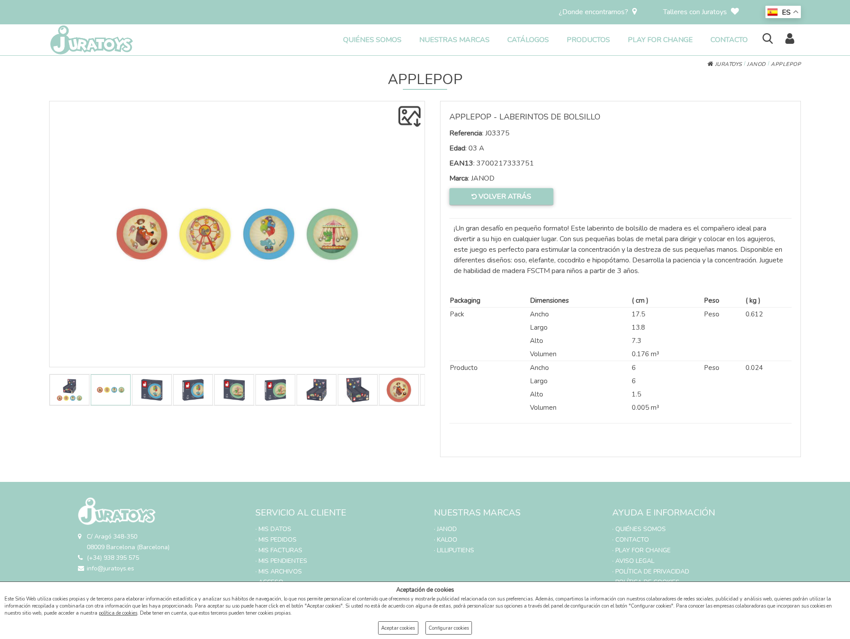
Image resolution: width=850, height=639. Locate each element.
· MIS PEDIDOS (276, 539)
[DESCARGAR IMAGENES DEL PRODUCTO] (409, 116)
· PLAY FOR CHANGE (641, 550)
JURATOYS (727, 64)
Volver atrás (504, 196)
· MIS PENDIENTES (281, 561)
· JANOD (445, 529)
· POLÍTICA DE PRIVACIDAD (650, 571)
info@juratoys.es (110, 568)
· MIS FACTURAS (278, 550)
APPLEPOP (786, 64)
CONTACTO (729, 40)
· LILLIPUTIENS (454, 550)
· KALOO (445, 539)
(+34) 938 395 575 (113, 558)
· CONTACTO (630, 539)
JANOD (756, 64)
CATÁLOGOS (528, 40)
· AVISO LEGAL (633, 561)
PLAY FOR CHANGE (660, 40)
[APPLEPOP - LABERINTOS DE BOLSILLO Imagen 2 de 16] (237, 234)
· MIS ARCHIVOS (278, 571)
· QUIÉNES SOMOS (639, 529)
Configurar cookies (449, 628)
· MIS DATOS (273, 529)
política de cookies (118, 613)
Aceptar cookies (398, 628)
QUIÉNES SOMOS (372, 40)
